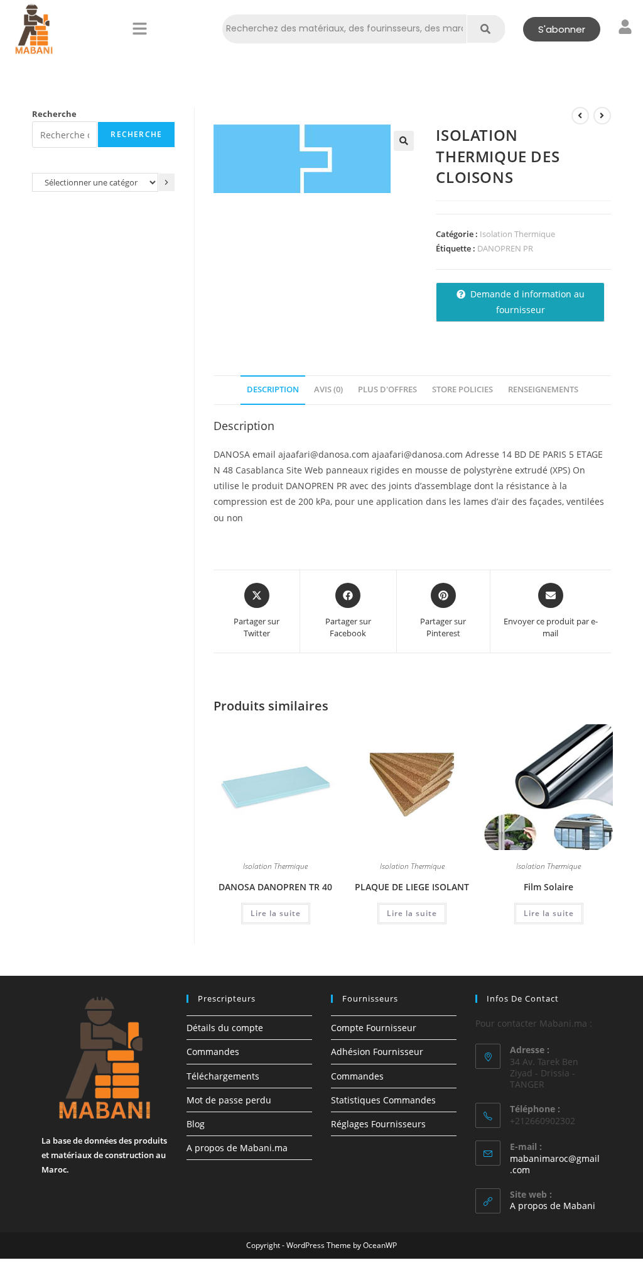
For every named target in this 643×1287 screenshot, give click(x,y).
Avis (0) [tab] (328, 389)
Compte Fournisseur (373, 1028)
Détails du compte (224, 1028)
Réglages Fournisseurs (378, 1124)
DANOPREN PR (505, 248)
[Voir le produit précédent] (580, 115)
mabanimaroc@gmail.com (555, 1164)
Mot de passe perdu (228, 1100)
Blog (195, 1124)
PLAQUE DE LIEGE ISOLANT (412, 887)
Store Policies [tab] (462, 389)
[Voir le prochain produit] (602, 115)
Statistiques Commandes (383, 1100)
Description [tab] (273, 389)
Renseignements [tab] (543, 389)
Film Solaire (548, 887)
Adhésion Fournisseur (377, 1052)
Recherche (54, 113)
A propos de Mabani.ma (237, 1148)
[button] (139, 29)
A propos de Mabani (552, 1206)
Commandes (212, 1052)
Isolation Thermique (517, 234)
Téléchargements (222, 1076)
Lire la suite (276, 913)
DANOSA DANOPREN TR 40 (275, 887)
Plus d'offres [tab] (387, 389)
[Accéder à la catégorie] (166, 182)
